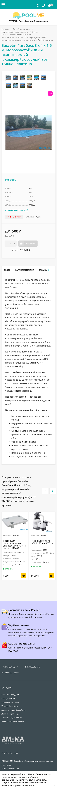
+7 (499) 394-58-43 (10, 667)
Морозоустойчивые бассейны (15, 32)
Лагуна (35, 32)
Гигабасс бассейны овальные (15, 34)
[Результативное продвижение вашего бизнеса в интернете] (13, 743)
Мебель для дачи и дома (13, 721)
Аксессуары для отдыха (12, 717)
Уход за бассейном (10, 706)
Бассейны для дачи (21, 29)
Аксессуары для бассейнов (14, 710)
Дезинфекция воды (10, 713)
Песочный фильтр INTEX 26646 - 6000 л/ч (42, 543)
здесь (31, 785)
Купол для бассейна (10, 702)
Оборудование (8, 698)
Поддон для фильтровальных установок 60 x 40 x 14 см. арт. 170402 (14, 544)
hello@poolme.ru (32, 667)
